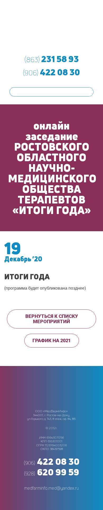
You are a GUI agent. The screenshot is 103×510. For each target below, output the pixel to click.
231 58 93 (52, 59)
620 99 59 (51, 472)
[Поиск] (88, 91)
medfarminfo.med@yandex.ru (51, 488)
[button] (51, 318)
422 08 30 (51, 72)
